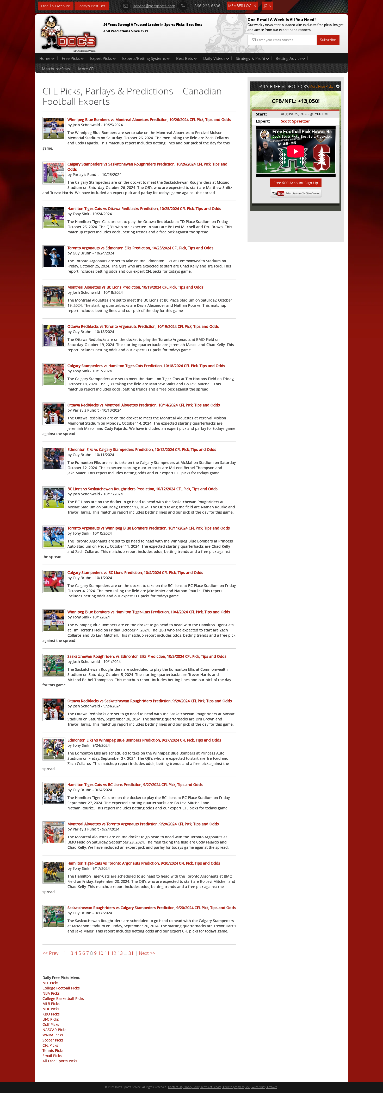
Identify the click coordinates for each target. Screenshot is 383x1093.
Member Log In (242, 5)
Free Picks (71, 58)
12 (113, 953)
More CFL (86, 68)
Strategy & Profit (250, 58)
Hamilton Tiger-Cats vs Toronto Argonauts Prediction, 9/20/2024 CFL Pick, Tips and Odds (143, 863)
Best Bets (184, 58)
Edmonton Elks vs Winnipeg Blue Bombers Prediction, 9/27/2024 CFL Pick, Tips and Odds (144, 740)
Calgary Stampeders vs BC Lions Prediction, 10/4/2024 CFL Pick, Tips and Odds (135, 572)
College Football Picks (61, 988)
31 (131, 953)
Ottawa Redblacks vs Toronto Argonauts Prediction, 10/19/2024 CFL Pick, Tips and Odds (143, 326)
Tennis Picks (53, 1050)
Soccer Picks (53, 1040)
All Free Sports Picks (59, 1060)
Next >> (147, 953)
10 (100, 953)
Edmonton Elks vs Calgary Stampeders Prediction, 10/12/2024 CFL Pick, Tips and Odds (141, 449)
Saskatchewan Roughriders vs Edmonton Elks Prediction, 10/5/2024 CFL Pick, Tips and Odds (146, 656)
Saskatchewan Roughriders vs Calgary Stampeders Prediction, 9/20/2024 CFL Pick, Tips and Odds (151, 907)
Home (45, 58)
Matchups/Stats (56, 68)
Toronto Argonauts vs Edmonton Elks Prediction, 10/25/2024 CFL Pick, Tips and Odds (140, 247)
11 (107, 953)
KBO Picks (51, 1014)
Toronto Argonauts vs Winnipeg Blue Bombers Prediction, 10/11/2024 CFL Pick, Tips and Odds (148, 528)
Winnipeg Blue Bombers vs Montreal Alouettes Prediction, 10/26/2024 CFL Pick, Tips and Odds (149, 119)
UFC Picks (50, 1019)
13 (120, 953)
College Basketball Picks (63, 998)
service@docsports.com (154, 5)
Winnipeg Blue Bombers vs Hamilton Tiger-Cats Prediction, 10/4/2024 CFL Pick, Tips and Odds (148, 611)
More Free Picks (321, 86)
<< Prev (50, 953)
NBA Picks (51, 993)
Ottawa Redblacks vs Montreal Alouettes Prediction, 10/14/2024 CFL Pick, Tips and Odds (143, 404)
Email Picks (52, 1055)
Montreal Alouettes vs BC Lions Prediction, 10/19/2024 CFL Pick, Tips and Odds (135, 287)
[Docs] (68, 32)
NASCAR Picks (54, 1029)
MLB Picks (51, 1003)
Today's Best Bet (91, 5)
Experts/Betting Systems (144, 58)
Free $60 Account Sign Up (296, 182)
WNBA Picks (52, 1034)
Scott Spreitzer (295, 121)
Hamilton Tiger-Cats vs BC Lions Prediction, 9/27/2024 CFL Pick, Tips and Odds (135, 784)
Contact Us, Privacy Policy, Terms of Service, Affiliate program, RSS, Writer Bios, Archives (222, 1087)
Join (267, 5)
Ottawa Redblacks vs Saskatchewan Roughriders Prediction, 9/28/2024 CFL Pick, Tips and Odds (149, 700)
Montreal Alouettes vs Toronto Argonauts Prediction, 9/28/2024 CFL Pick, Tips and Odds (143, 823)
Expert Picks (101, 58)
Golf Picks (50, 1024)
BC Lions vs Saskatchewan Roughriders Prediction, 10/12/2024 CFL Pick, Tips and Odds (142, 488)
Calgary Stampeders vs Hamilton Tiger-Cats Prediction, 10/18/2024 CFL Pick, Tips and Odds (146, 365)
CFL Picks (50, 1045)
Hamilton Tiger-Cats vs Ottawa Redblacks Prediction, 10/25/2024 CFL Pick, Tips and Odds (144, 208)
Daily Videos (214, 58)
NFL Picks (50, 982)
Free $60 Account (55, 5)
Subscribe (328, 39)
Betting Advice (288, 58)
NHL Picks (50, 1008)
